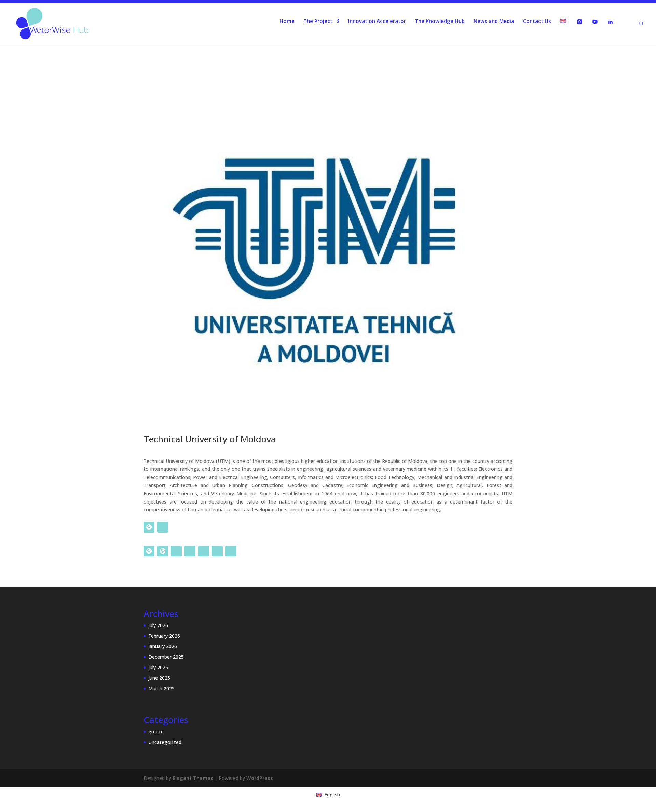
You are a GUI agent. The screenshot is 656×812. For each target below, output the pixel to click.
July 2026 (158, 625)
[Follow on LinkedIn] (203, 551)
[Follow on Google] (149, 527)
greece (156, 731)
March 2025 (161, 688)
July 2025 (158, 667)
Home (287, 21)
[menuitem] (563, 31)
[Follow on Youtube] (231, 551)
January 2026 (162, 646)
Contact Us (537, 21)
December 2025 (166, 656)
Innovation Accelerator (377, 21)
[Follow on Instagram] (217, 551)
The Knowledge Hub (440, 21)
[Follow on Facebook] (162, 527)
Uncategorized (164, 742)
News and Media (494, 21)
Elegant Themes (193, 778)
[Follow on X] (189, 551)
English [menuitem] (332, 794)
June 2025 (159, 678)
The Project (317, 21)
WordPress (259, 778)
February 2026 (164, 636)
